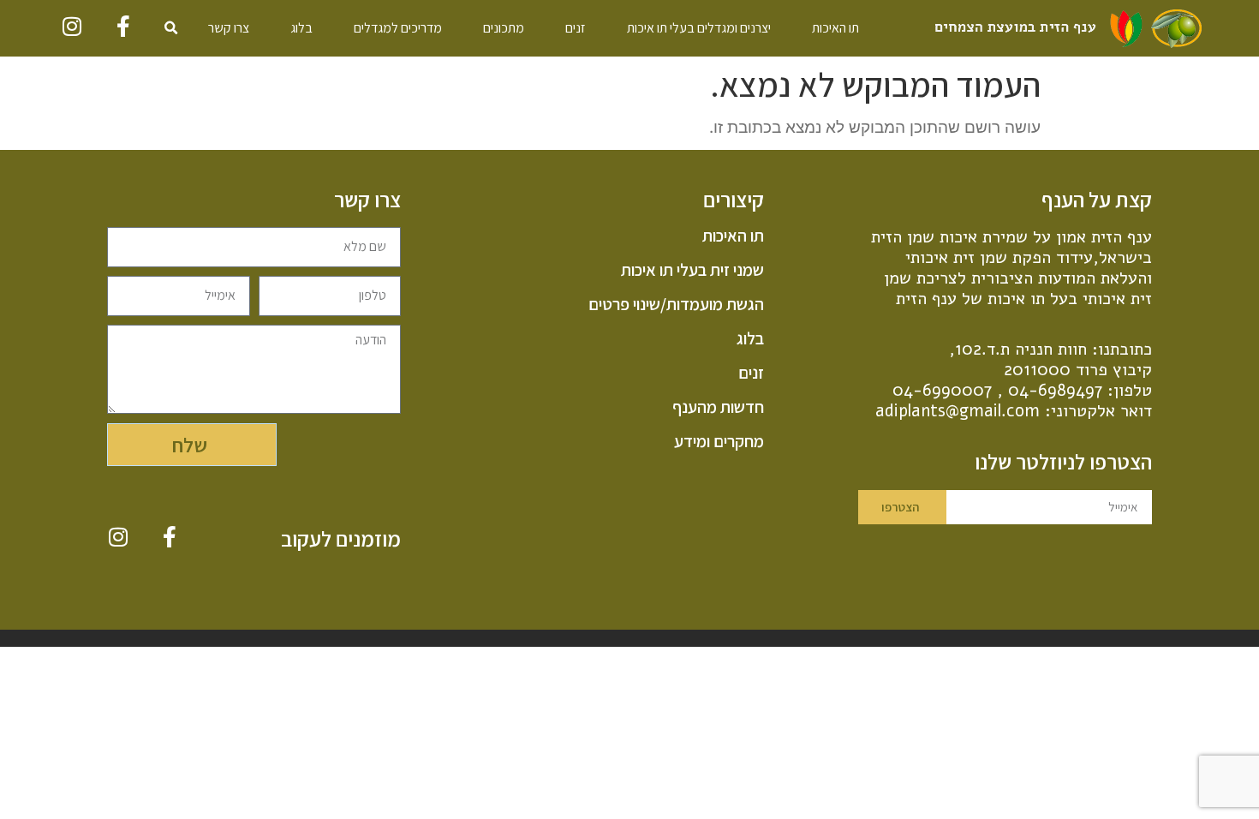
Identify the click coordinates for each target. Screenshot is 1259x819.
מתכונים (503, 28)
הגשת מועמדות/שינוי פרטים (675, 304)
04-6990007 (942, 390)
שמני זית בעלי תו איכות (692, 269)
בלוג (301, 28)
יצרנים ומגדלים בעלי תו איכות (699, 28)
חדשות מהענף (717, 406)
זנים (575, 28)
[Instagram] (72, 26)
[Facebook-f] (123, 26)
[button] (171, 28)
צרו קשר (228, 28)
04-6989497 (1055, 390)
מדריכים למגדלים (398, 28)
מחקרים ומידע (718, 441)
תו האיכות (835, 28)
